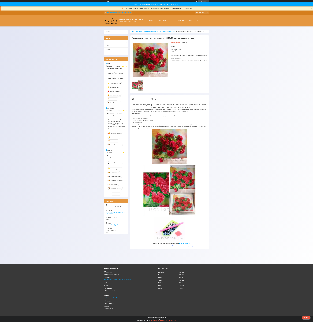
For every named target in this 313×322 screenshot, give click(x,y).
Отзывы (190, 20)
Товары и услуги (161, 20)
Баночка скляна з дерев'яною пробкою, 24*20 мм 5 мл (115, 120)
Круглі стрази (171, 31)
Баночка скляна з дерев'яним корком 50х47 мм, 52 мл (115, 124)
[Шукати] (126, 32)
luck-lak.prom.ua (184, 243)
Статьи (107, 53)
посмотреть (174, 4)
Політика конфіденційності (169, 320)
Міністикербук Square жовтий (115, 162)
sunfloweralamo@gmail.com (113, 225)
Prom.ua (164, 317)
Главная (151, 20)
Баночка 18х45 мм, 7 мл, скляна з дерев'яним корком (116, 127)
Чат (307, 317)
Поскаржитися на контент (157, 320)
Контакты (181, 20)
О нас (172, 20)
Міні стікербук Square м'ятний (115, 163)
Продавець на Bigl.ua (156, 319)
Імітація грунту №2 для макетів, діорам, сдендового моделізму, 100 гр (116, 73)
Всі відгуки (116, 193)
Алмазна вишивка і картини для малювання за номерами (151, 31)
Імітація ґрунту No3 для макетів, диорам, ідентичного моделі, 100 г (116, 77)
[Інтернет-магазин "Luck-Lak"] (110, 21)
